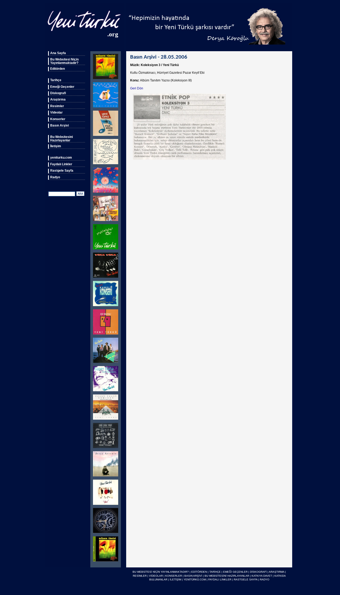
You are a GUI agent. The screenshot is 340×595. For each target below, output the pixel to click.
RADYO (264, 579)
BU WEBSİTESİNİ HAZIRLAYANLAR (227, 575)
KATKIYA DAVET (262, 575)
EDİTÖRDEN (199, 571)
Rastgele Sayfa (61, 170)
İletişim (55, 146)
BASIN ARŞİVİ (193, 575)
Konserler (57, 119)
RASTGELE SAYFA (245, 579)
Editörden (57, 69)
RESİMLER (140, 575)
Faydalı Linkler (61, 164)
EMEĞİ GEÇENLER (235, 571)
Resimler (57, 106)
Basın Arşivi (59, 125)
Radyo (55, 177)
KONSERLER (173, 575)
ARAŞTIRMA (276, 571)
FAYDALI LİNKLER (219, 579)
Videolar (56, 112)
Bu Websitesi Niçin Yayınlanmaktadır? (64, 61)
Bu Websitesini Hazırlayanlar (61, 138)
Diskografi (58, 93)
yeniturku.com (61, 157)
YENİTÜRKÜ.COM (195, 579)
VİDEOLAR (156, 575)
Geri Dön (136, 88)
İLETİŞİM (175, 579)
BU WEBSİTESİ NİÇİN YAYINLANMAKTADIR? (161, 571)
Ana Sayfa (58, 53)
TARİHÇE (215, 571)
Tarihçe (55, 80)
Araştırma (58, 99)
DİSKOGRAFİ (258, 571)
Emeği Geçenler (62, 87)
